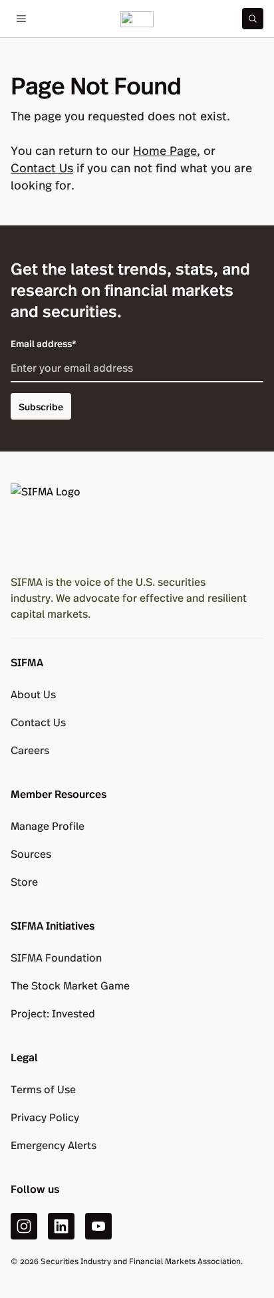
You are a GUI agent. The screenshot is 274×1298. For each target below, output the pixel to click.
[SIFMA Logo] (137, 523)
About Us (33, 694)
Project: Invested (53, 1013)
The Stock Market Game (70, 985)
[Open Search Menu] (252, 18)
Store (24, 881)
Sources (31, 853)
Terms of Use (43, 1089)
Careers (30, 749)
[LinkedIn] (61, 1226)
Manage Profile (47, 825)
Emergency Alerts (53, 1144)
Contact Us (42, 167)
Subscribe (41, 406)
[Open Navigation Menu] (21, 18)
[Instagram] (24, 1226)
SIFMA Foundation (56, 957)
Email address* (43, 343)
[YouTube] (98, 1226)
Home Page (165, 150)
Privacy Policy (45, 1116)
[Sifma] (137, 18)
